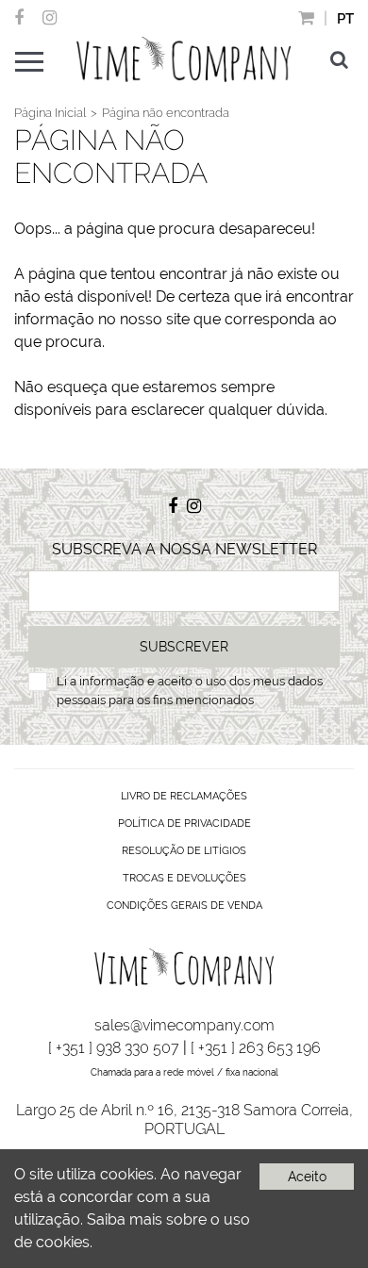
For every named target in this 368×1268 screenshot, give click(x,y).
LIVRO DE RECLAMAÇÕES (184, 796)
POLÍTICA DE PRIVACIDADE (184, 823)
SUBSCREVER (184, 646)
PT (345, 18)
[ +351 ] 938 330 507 (113, 1048)
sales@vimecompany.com (184, 1025)
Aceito (307, 1176)
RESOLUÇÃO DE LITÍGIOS (184, 851)
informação (111, 681)
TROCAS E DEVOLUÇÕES (184, 878)
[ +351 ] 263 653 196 (256, 1048)
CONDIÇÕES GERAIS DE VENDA (184, 905)
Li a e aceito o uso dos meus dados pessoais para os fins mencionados (190, 690)
